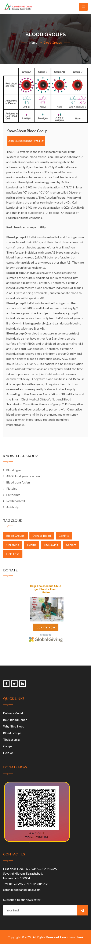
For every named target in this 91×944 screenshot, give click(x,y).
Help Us (8, 753)
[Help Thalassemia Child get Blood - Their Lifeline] (47, 608)
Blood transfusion (18, 482)
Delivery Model (13, 713)
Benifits (64, 535)
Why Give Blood (13, 726)
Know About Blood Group (26, 131)
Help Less (12, 554)
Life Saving (51, 545)
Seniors (71, 545)
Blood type (13, 470)
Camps (7, 746)
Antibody (12, 507)
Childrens (12, 545)
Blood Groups (15, 535)
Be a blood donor (15, 720)
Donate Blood (42, 535)
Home (33, 42)
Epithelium (13, 494)
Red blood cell (15, 501)
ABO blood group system (23, 476)
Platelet (11, 488)
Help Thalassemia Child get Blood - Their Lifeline (45, 589)
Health (31, 545)
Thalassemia (11, 739)
